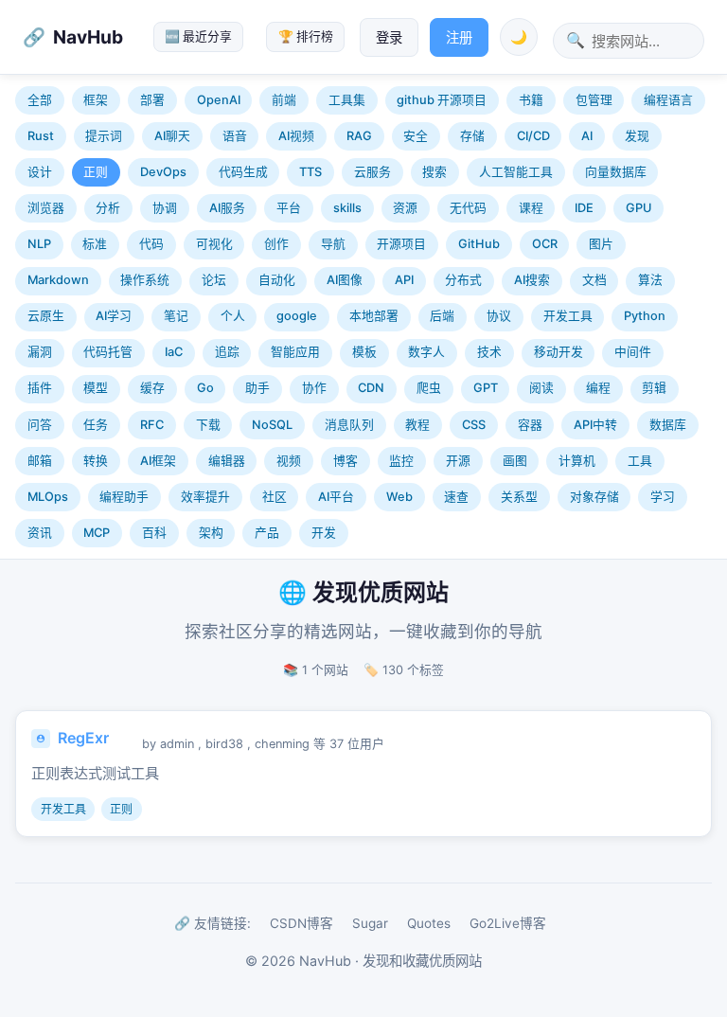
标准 (94, 244)
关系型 (519, 497)
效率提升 (205, 497)
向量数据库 (616, 172)
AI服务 (227, 208)
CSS (474, 425)
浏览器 (45, 208)
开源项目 (401, 244)
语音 (234, 136)
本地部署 (374, 316)
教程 (417, 425)
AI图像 (345, 280)
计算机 (577, 461)
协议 (499, 316)
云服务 (372, 172)
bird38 (224, 744)
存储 (472, 136)
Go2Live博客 (508, 923)
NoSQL (272, 425)
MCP (96, 533)
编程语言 (668, 100)
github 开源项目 (442, 100)
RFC (152, 425)
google (296, 316)
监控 (401, 461)
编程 (598, 388)
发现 (637, 136)
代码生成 (243, 172)
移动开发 (558, 352)
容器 (530, 425)
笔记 (176, 316)
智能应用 (295, 352)
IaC (174, 352)
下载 (208, 425)
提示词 (103, 136)
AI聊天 (172, 136)
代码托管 (108, 352)
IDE (584, 208)
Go (205, 388)
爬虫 (429, 388)
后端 (442, 316)
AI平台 (336, 497)
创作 (276, 244)
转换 (95, 461)
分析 (108, 208)
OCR (545, 244)
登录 (389, 37)
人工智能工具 (516, 172)
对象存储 (594, 497)
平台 (288, 208)
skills (347, 208)
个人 (233, 316)
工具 (640, 461)
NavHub (88, 37)
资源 (405, 208)
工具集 (346, 100)
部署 (152, 100)
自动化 (276, 280)
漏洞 (39, 352)
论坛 (214, 280)
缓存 (152, 388)
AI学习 (114, 316)
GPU (638, 208)
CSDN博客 (301, 923)
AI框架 (158, 461)
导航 (333, 244)
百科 (154, 533)
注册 (459, 37)
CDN (371, 388)
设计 (39, 172)
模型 (95, 388)
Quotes (429, 923)
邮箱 (39, 461)
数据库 (667, 425)
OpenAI (218, 100)
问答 (39, 425)
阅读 (541, 388)
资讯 (39, 533)
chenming (282, 744)
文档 (594, 280)
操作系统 (144, 280)
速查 (456, 497)
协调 (164, 208)
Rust (40, 136)
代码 (151, 244)
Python (644, 316)
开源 (458, 461)
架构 (211, 533)
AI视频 (296, 136)
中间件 (632, 352)
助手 (257, 388)
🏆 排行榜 (305, 36)
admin (177, 744)
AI (587, 136)
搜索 (434, 172)
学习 (662, 497)
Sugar (370, 923)
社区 (274, 497)
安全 (415, 136)
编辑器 (226, 461)
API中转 (595, 425)
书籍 (531, 100)
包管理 (594, 100)
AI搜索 (532, 280)
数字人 (426, 352)
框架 (95, 100)
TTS (310, 172)
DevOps (163, 172)
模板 (364, 352)
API (404, 280)
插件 (39, 388)
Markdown (58, 280)
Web (399, 497)
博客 (345, 461)
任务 (95, 425)
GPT (485, 388)
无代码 (468, 208)
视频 (288, 461)
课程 (531, 208)
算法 (650, 280)
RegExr (83, 737)
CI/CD (533, 136)
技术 (489, 352)
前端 (284, 100)
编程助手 (124, 497)
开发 (323, 533)
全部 (39, 100)
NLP (39, 244)
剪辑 (654, 388)
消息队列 (349, 425)
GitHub (479, 244)
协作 (314, 388)
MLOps (47, 497)
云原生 (45, 316)
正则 (95, 172)
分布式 (463, 280)
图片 (601, 244)
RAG (359, 136)
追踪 (227, 352)
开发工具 (568, 316)
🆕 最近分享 (198, 36)
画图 (515, 461)
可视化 (214, 244)
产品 (267, 533)
